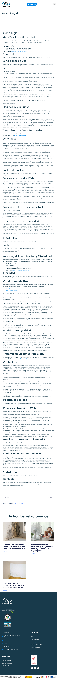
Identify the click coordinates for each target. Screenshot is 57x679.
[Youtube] (38, 668)
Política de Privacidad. (20, 135)
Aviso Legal (9, 288)
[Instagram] (32, 668)
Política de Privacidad (12, 290)
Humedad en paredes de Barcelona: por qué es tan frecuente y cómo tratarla (14, 547)
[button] (54, 4)
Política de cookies (35, 647)
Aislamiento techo (6, 660)
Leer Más (5, 551)
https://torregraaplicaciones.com (19, 51)
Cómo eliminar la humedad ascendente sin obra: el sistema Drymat (14, 585)
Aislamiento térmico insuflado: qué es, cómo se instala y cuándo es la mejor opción (42, 548)
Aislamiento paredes (7, 663)
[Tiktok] (35, 668)
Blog (32, 636)
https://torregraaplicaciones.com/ (21, 270)
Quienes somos (35, 639)
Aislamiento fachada (7, 666)
